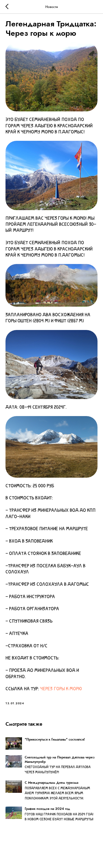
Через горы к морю (61, 689)
